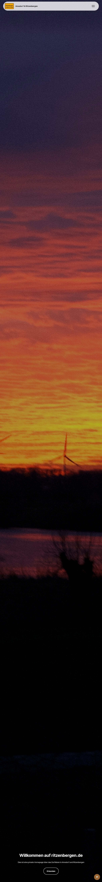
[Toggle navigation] (93, 6)
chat (97, 877)
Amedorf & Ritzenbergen (26, 6)
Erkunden (51, 871)
